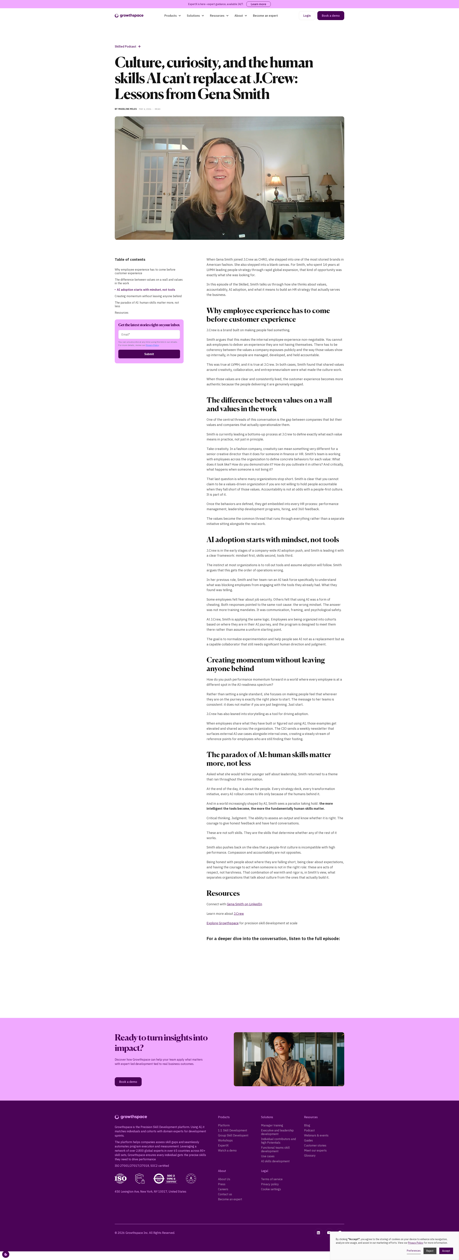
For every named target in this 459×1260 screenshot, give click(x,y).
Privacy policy (270, 1184)
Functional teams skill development (275, 1149)
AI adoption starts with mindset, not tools (146, 289)
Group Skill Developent (233, 1135)
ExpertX (223, 1145)
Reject (430, 1250)
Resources (121, 312)
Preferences (414, 1250)
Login (307, 15)
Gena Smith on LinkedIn (244, 904)
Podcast (309, 1130)
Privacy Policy (152, 345)
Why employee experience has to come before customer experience (145, 271)
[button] (172, 15)
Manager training (272, 1125)
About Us (224, 1179)
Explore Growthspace (223, 923)
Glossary (310, 1155)
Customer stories (315, 1145)
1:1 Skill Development (232, 1130)
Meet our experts (315, 1150)
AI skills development (275, 1161)
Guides (308, 1140)
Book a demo (331, 15)
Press (221, 1184)
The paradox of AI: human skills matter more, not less (147, 304)
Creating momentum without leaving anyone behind (148, 296)
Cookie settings (271, 1189)
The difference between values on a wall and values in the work (149, 281)
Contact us (225, 1194)
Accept (446, 1250)
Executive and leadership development (277, 1132)
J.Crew (239, 914)
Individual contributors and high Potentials (278, 1140)
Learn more (258, 4)
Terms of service (272, 1179)
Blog (307, 1125)
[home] (129, 16)
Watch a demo (227, 1150)
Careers (223, 1189)
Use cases (268, 1156)
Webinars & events (316, 1135)
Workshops (225, 1140)
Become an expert (265, 15)
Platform (224, 1125)
